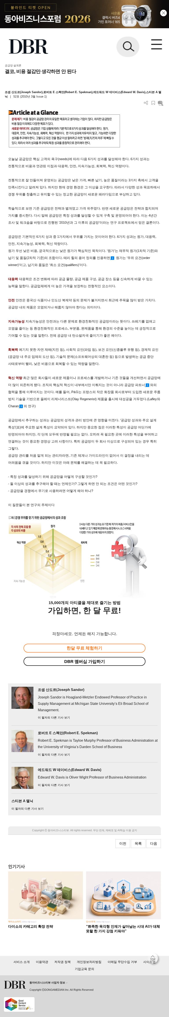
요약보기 (160, 103)
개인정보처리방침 (89, 962)
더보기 (146, 103)
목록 (138, 843)
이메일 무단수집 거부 (122, 962)
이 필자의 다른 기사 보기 (54, 717)
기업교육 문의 (84, 969)
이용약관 (42, 962)
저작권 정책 (62, 962)
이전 (122, 843)
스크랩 (153, 103)
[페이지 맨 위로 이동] (154, 959)
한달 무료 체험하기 (84, 648)
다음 (153, 843)
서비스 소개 (21, 962)
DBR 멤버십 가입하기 (84, 661)
